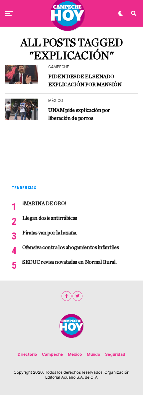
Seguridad (115, 354)
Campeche (52, 354)
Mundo (93, 354)
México (75, 354)
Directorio (27, 354)
